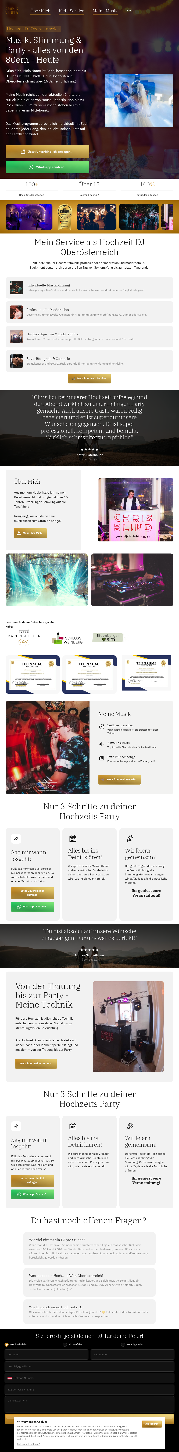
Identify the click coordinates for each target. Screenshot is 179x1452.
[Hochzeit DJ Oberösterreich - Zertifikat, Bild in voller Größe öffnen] (33, 674)
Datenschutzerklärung (28, 1444)
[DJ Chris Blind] (11, 11)
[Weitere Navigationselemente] (129, 10)
